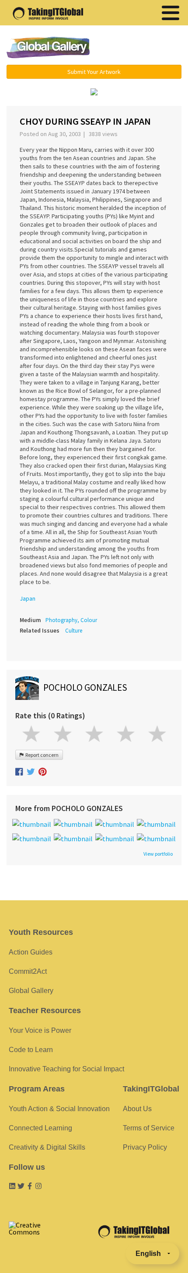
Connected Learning (40, 1128)
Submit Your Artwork (94, 72)
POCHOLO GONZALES (85, 687)
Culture (73, 630)
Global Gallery (48, 47)
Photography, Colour (71, 620)
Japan (27, 598)
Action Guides (30, 952)
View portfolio (158, 854)
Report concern (41, 755)
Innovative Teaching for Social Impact (66, 1069)
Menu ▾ (142, 48)
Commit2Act (28, 971)
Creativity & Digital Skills (47, 1147)
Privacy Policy (145, 1147)
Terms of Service (148, 1128)
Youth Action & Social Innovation (59, 1108)
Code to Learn (31, 1049)
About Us (137, 1108)
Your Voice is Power (40, 1030)
